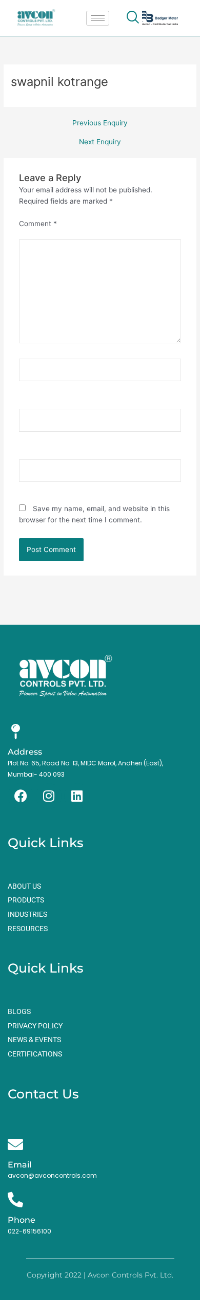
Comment (38, 223)
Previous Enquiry (100, 123)
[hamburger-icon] (97, 18)
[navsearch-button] (132, 18)
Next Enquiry (100, 142)
